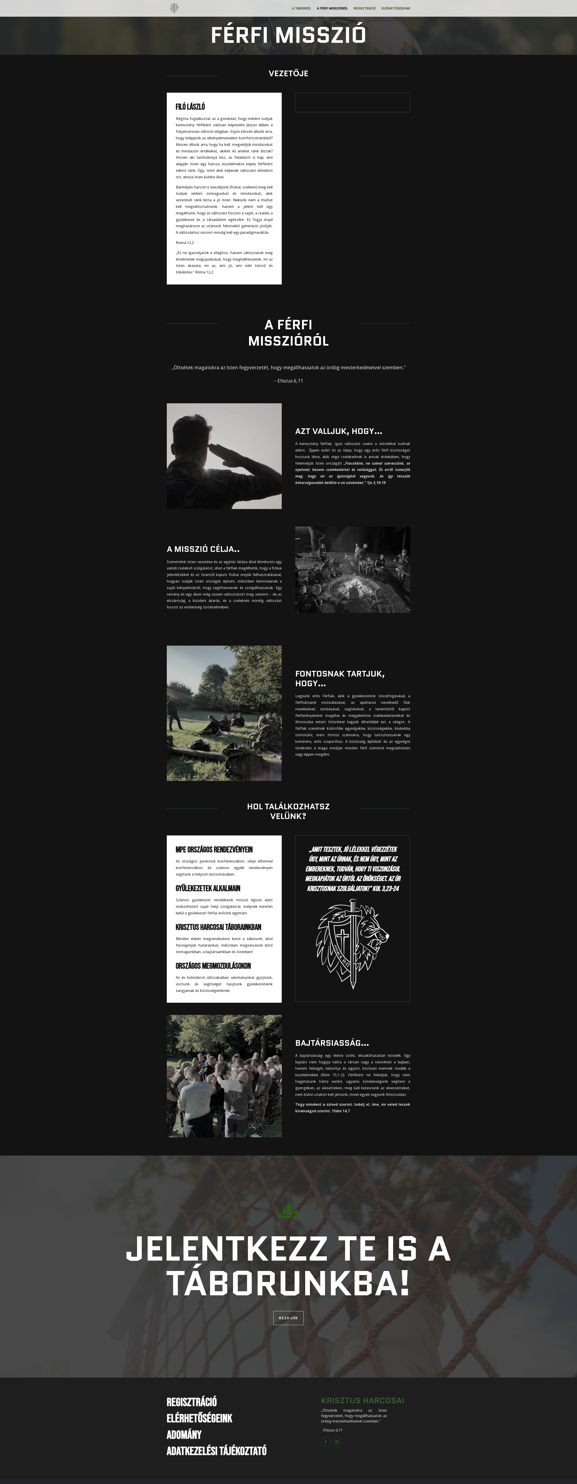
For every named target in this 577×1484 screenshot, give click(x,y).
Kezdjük (288, 1318)
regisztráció (192, 1402)
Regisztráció (365, 9)
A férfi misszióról (332, 9)
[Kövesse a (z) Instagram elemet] (337, 1442)
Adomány (184, 1435)
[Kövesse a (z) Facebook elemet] (325, 1442)
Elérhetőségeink (396, 9)
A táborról (301, 9)
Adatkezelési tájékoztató (217, 1451)
